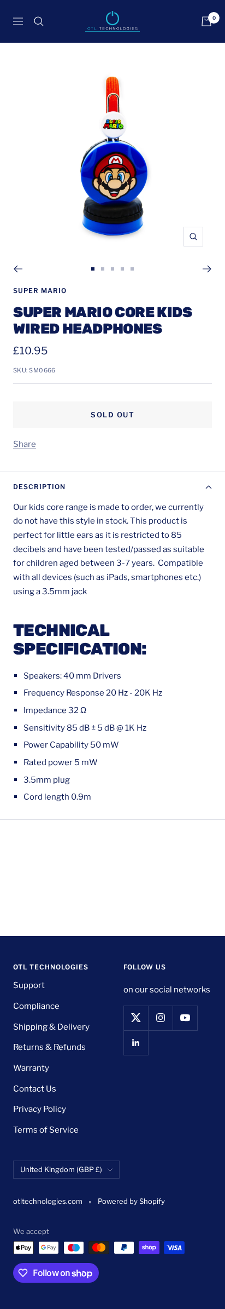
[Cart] (206, 21)
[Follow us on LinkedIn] (135, 1042)
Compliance (36, 1006)
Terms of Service (46, 1130)
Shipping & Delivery (51, 1027)
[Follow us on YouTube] (185, 1018)
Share (24, 444)
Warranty (31, 1068)
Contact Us (34, 1089)
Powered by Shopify (131, 1201)
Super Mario (40, 290)
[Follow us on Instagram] (160, 1018)
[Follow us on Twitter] (135, 1018)
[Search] (39, 21)
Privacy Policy (39, 1109)
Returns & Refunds (49, 1047)
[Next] (207, 269)
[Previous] (17, 269)
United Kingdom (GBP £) (61, 1169)
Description (39, 487)
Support (29, 985)
